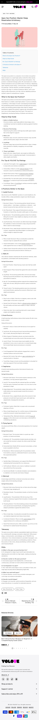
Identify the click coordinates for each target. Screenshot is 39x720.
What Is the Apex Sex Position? (11, 55)
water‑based (23, 164)
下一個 (32, 599)
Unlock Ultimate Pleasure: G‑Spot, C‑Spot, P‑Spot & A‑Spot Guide (10, 603)
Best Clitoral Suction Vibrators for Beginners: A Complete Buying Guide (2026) (17, 639)
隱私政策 (13, 707)
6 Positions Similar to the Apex (11, 64)
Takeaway (5, 67)
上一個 (6, 599)
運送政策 (25, 707)
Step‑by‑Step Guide (8, 58)
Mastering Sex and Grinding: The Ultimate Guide (28, 602)
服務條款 (19, 707)
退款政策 (8, 707)
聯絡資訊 (31, 707)
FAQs (4, 70)
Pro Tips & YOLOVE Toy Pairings (11, 61)
